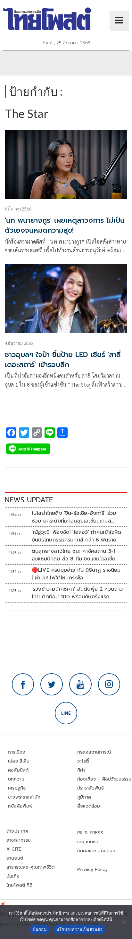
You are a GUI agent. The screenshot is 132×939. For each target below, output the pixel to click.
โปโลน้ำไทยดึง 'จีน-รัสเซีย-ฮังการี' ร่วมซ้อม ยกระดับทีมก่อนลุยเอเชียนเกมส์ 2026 (74, 517)
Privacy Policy (92, 869)
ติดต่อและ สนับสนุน (96, 850)
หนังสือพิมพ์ (20, 806)
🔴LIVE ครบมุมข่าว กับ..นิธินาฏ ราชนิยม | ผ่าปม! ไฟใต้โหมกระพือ (76, 574)
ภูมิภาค (84, 797)
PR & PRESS (90, 832)
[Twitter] (51, 684)
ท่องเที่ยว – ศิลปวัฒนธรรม (104, 779)
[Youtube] (80, 684)
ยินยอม (40, 929)
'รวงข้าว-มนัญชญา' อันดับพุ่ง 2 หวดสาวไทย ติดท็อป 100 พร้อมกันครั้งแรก (77, 593)
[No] (124, 922)
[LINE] (66, 713)
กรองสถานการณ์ (94, 752)
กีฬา (81, 770)
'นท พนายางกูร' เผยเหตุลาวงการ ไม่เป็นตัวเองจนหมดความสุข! (65, 225)
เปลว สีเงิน (19, 761)
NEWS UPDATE (29, 500)
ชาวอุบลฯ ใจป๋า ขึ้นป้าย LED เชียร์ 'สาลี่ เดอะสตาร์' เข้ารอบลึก (63, 359)
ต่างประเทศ (17, 831)
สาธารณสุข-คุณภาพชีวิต (30, 867)
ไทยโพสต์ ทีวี (19, 885)
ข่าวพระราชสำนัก (24, 797)
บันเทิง (13, 876)
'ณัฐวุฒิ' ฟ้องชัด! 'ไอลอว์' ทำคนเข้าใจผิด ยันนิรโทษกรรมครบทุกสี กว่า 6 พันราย (76, 536)
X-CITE (13, 849)
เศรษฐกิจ (17, 788)
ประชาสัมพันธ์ (90, 788)
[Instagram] (109, 684)
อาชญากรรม (18, 840)
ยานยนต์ (14, 858)
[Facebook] (23, 684)
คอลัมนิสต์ (18, 770)
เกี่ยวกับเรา (88, 841)
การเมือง (16, 752)
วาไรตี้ (83, 761)
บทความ (16, 779)
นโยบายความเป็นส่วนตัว (79, 929)
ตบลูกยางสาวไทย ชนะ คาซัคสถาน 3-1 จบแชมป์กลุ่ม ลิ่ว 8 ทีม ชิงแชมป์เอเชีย (73, 555)
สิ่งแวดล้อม (88, 806)
